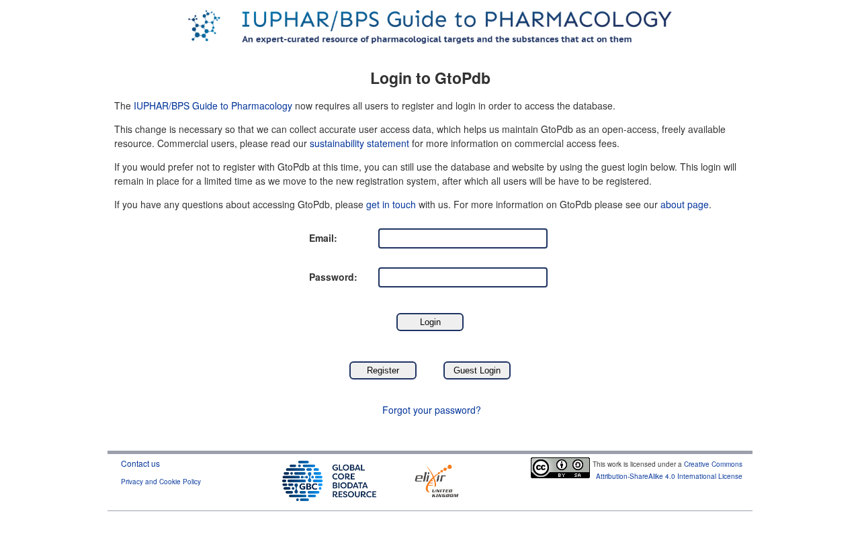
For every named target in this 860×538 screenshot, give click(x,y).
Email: (323, 237)
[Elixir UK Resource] (436, 479)
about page (684, 204)
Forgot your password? (431, 409)
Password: (333, 276)
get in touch (391, 204)
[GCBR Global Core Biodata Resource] (329, 479)
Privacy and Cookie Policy (161, 481)
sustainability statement (359, 143)
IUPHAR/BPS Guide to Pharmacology (213, 105)
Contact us (140, 463)
